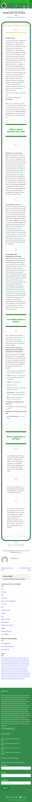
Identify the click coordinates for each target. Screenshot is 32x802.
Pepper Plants (23, 668)
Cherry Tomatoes (23, 375)
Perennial (4, 671)
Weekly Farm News (6, 631)
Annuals (8, 658)
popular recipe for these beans (17, 242)
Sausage (11, 673)
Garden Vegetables (13, 663)
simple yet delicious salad (19, 234)
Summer (3, 676)
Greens (27, 663)
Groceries (4, 665)
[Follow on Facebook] (28, 4)
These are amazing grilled (16, 382)
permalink (19, 552)
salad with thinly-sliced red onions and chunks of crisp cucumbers (15, 291)
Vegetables (4, 678)
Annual (3, 658)
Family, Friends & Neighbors (8, 601)
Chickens (3, 592)
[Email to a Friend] (17, 545)
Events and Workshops (7, 646)
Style (2, 616)
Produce (22, 671)
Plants (8, 671)
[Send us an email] (11, 728)
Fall (27, 658)
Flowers (10, 660)
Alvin (2, 589)
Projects (3, 613)
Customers (4, 598)
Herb (8, 665)
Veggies (3, 628)
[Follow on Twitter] (28, 8)
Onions (7, 668)
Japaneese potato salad (20, 293)
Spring (16, 673)
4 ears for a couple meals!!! (17, 387)
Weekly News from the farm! (12, 752)
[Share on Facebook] (11, 545)
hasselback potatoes (16, 268)
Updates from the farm (7, 625)
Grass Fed (21, 663)
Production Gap (5, 610)
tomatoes (19, 676)
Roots (7, 673)
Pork (18, 671)
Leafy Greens (21, 665)
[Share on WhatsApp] (9, 545)
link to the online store (15, 92)
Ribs (26, 671)
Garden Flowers (17, 660)
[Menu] (16, 6)
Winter (14, 678)
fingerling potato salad (18, 281)
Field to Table (4, 660)
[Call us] (28, 10)
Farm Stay (4, 604)
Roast (3, 673)
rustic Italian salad (15, 230)
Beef (16, 658)
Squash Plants (26, 673)
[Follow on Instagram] (28, 6)
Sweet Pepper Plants (11, 676)
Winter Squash (20, 678)
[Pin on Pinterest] (20, 545)
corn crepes (8, 180)
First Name (4, 765)
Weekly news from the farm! (12, 738)
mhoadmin (22, 17)
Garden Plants (5, 663)
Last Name (3, 772)
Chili (24, 658)
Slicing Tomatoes (14, 375)
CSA (2, 595)
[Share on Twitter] (14, 545)
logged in (12, 579)
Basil (12, 658)
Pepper (17, 668)
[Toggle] (30, 643)
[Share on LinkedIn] (23, 545)
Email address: (4, 780)
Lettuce (26, 665)
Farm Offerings (5, 649)
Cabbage (20, 658)
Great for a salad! (13, 384)
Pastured (12, 668)
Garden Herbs (25, 660)
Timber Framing (5, 619)
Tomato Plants (26, 676)
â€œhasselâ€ (19, 272)
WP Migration (5, 634)
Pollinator (13, 671)
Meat (3, 668)
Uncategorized (5, 622)
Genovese (11, 397)
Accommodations (6, 643)
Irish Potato (13, 665)
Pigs (2, 607)
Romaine (12, 370)
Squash (20, 673)
